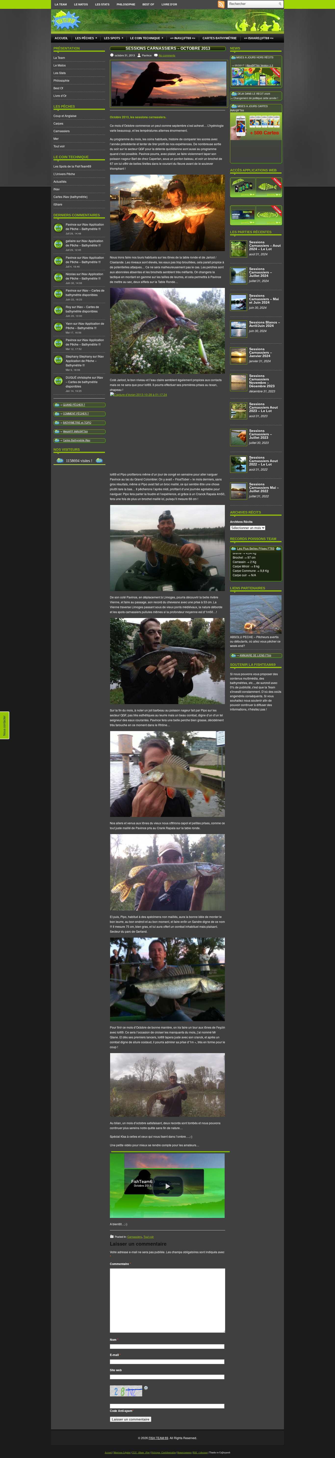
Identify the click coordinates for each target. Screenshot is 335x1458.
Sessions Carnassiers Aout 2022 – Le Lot (263, 460)
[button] (168, 1186)
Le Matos (81, 4)
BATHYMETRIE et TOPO (77, 422)
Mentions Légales (122, 1452)
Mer (56, 138)
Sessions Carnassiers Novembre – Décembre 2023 (262, 381)
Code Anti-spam (121, 1410)
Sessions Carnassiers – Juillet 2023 (260, 434)
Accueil (61, 38)
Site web (116, 1370)
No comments (167, 55)
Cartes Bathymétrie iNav (76, 440)
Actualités (59, 181)
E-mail (115, 1355)
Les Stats (102, 4)
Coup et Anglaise (65, 116)
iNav (56, 189)
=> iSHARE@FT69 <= (258, 38)
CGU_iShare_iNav (141, 1452)
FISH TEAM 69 (158, 1438)
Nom (114, 1339)
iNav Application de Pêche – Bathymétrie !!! (85, 226)
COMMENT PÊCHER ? (76, 413)
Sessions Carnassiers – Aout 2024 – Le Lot (265, 245)
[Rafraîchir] (146, 1388)
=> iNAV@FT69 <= (182, 38)
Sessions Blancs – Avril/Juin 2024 (264, 324)
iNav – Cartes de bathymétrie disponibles (85, 292)
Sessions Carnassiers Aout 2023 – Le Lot (263, 407)
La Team (61, 4)
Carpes (58, 123)
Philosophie (126, 4)
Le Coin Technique (146, 38)
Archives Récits (241, 521)
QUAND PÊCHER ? (74, 404)
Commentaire (120, 1264)
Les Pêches (86, 38)
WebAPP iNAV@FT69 (75, 431)
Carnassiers (61, 131)
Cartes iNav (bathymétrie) (70, 196)
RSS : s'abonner (200, 1452)
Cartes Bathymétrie (220, 38)
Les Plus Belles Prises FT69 (255, 548)
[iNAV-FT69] (256, 187)
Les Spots (113, 38)
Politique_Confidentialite (163, 1452)
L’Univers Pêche (64, 174)
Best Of (148, 4)
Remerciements (184, 1452)
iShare (57, 204)
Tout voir (59, 146)
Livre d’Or (169, 4)
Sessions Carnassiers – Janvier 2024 (260, 352)
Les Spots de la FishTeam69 (72, 166)
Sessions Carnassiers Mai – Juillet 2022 (264, 487)
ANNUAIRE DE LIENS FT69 (255, 655)
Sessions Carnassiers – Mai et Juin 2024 (264, 299)
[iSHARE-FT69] (256, 215)
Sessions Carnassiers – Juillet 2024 (260, 272)
